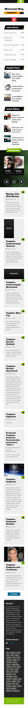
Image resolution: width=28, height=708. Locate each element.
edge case (9, 662)
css (18, 660)
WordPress (9, 691)
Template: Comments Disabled (11, 521)
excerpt (8, 664)
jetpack (16, 669)
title (17, 683)
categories (9, 657)
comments (9, 660)
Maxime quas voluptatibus (8, 39)
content (14, 660)
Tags (19, 681)
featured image (15, 664)
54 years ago (11, 643)
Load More (14, 594)
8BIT (8, 652)
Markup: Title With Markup (12, 195)
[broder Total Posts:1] (9, 168)
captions (17, 655)
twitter (14, 686)
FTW (14, 667)
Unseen (19, 686)
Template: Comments (11, 480)
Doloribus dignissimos (11, 45)
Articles (18, 652)
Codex (18, 657)
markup (16, 671)
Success (8, 681)
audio (12, 655)
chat (14, 657)
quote (15, 676)
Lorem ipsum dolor (10, 33)
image (11, 669)
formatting (9, 667)
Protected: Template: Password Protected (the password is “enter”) (13, 439)
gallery (18, 667)
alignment (13, 652)
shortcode (9, 679)
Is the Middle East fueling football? (17, 99)
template (9, 683)
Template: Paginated (11, 415)
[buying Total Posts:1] (19, 168)
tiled (13, 683)
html (8, 669)
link (12, 671)
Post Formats (9, 676)
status (20, 679)
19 (23, 477)
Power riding (8, 50)
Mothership (9, 674)
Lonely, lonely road (10, 55)
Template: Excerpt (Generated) (11, 368)
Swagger (14, 681)
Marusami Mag (14, 9)
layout (8, 671)
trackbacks (9, 686)
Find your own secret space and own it (17, 130)
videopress (13, 688)
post (14, 674)
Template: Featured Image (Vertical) (13, 243)
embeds (15, 662)
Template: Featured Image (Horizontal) (13, 284)
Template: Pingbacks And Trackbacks (13, 567)
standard (15, 679)
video (8, 688)
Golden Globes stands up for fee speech (17, 88)
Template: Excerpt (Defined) (10, 341)
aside (8, 655)
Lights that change (10, 60)
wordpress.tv (16, 691)
